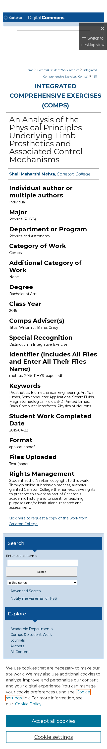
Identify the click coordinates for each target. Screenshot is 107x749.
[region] (53, 704)
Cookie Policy (28, 704)
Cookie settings (53, 737)
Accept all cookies (53, 721)
